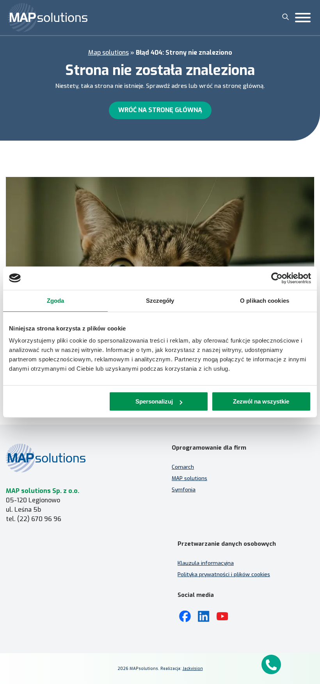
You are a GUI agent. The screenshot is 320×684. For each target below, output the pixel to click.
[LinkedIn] (203, 616)
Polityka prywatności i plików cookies (224, 574)
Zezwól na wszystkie (261, 401)
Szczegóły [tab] (160, 300)
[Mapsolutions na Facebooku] (185, 616)
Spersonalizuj (154, 401)
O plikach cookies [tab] (264, 300)
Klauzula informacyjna (206, 562)
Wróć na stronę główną (160, 110)
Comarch (183, 466)
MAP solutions (189, 478)
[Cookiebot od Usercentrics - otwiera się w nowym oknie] (277, 278)
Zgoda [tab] (55, 300)
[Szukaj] (286, 17)
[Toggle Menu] (303, 17)
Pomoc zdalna (24, 589)
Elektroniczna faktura (33, 578)
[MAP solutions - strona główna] (77, 458)
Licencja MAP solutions (34, 601)
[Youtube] (222, 616)
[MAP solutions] (47, 17)
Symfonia (184, 489)
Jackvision (193, 668)
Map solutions (108, 52)
